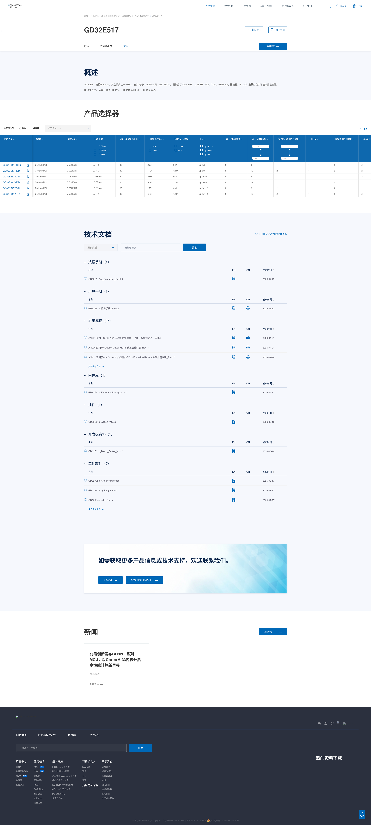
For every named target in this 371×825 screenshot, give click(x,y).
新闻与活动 (107, 771)
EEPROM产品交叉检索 (62, 784)
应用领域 (228, 5)
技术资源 (246, 5)
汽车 (36, 766)
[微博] (349, 723)
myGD (343, 5)
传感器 (19, 780)
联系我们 (95, 735)
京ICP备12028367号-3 (195, 820)
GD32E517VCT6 (11, 176)
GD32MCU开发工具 (61, 789)
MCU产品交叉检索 (60, 771)
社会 (84, 775)
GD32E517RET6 (12, 170)
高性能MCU (127, 15)
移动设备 (38, 793)
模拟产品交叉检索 (60, 780)
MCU (18, 775)
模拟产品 (20, 784)
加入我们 (106, 784)
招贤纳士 (73, 735)
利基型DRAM (22, 771)
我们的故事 (107, 775)
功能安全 (38, 798)
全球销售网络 (108, 798)
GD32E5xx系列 (142, 15)
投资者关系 (107, 789)
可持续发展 (288, 5)
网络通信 (38, 780)
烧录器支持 (57, 798)
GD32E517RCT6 (12, 165)
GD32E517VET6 (11, 182)
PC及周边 (38, 789)
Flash (18, 766)
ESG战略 (86, 766)
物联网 (37, 775)
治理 (84, 780)
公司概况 (106, 766)
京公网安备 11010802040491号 (224, 820)
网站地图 (21, 735)
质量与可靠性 (266, 5)
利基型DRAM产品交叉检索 (64, 775)
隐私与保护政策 (47, 735)
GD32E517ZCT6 (11, 188)
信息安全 (38, 802)
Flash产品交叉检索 (61, 766)
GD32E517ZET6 (11, 194)
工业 (36, 771)
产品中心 (210, 5)
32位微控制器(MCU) (110, 15)
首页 (86, 15)
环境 (84, 771)
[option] (116, 667)
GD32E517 (157, 15)
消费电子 (38, 784)
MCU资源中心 (58, 793)
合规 (104, 780)
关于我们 (307, 5)
